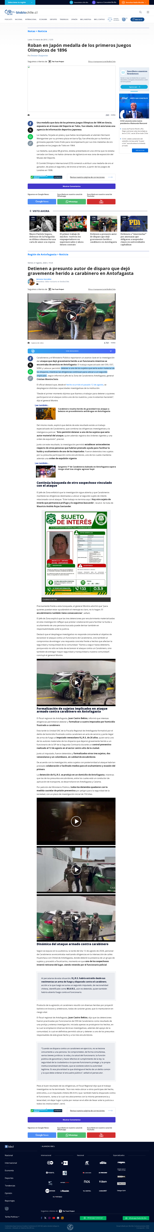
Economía (43, 19)
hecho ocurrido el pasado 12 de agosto (84, 384)
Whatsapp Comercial (95, 1218)
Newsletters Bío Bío (81, 2)
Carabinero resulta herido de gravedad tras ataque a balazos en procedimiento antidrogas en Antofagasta (84, 410)
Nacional (18, 19)
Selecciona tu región (17, 2)
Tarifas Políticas (11, 1217)
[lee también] (46, 414)
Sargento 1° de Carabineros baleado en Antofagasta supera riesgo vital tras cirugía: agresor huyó (87, 468)
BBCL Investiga (85, 19)
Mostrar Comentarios (71, 186)
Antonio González (43, 279)
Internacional (30, 19)
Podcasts (8, 19)
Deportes (53, 19)
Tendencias (64, 19)
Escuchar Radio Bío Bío (135, 2)
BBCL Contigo (99, 19)
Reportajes (10, 1200)
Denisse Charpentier (39, 55)
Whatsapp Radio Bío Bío (137, 1218)
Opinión (74, 19)
